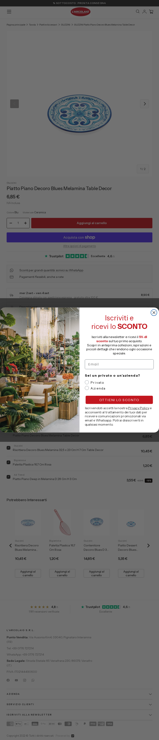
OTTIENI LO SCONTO (119, 400)
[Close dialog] (154, 313)
